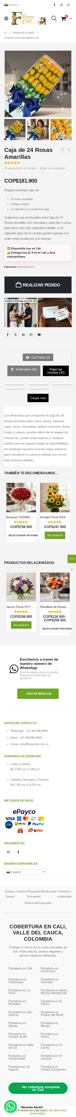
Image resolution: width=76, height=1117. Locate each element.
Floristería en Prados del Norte (52, 1013)
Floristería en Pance (49, 1035)
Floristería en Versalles (17, 1002)
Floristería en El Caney (51, 1046)
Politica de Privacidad (38, 903)
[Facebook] (54, 5)
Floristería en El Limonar (51, 1057)
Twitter (15, 334)
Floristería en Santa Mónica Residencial (54, 991)
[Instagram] (62, 5)
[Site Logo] (29, 18)
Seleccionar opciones (23, 535)
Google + (31, 334)
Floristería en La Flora (19, 991)
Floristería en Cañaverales (17, 1057)
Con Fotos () (40, 357)
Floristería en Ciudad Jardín (17, 1035)
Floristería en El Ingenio (19, 1067)
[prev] (62, 150)
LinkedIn (23, 334)
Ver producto (55, 535)
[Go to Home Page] (5, 32)
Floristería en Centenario (49, 969)
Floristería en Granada (49, 980)
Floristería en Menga (49, 1024)
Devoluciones (49, 891)
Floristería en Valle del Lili (20, 1046)
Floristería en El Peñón (51, 1002)
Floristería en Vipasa (17, 1024)
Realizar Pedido (41, 285)
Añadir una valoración (52, 168)
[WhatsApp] (69, 5)
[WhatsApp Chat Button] (10, 1106)
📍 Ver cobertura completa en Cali (38, 1088)
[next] (69, 150)
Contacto (21, 891)
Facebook (7, 334)
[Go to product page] (21, 497)
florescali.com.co (26, 267)
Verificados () (26, 369)
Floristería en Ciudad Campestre (53, 1067)
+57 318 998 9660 (37, 730)
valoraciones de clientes (20, 168)
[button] (7, 18)
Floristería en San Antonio (20, 1013)
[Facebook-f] (18, 852)
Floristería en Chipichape (17, 980)
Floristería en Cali (20, 968)
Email (39, 334)
